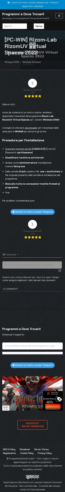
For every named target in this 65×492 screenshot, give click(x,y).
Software (26, 62)
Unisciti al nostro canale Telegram (34, 211)
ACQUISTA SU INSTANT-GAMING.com (32, 425)
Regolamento (9, 453)
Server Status (41, 449)
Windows (36, 62)
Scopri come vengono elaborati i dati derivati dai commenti (30, 279)
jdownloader (31, 127)
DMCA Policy (9, 449)
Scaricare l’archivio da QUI (18, 148)
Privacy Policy (45, 453)
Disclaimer (25, 449)
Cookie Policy (27, 453)
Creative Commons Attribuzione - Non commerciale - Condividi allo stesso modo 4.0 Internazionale (33, 486)
